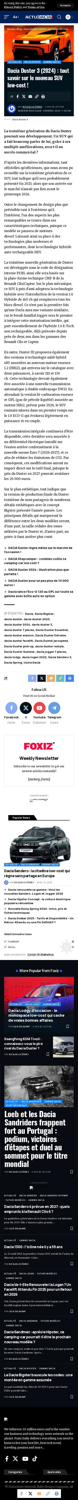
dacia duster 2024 (17, 624)
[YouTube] (25, 1458)
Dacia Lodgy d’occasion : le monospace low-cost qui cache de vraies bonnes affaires (36, 1015)
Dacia (29, 614)
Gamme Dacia (52, 62)
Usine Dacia (32, 662)
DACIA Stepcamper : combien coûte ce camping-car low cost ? (35, 561)
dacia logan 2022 (34, 657)
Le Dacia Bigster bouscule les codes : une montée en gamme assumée (38, 1377)
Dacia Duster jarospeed (51, 641)
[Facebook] (11, 713)
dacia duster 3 (42, 624)
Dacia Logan (26, 1273)
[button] (65, 5)
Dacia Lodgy (32, 1004)
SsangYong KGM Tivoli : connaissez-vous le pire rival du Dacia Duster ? (23, 1044)
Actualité (15, 62)
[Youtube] (39, 713)
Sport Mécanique (16, 1105)
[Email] (30, 96)
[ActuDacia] (39, 17)
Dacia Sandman (28, 1320)
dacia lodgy (12, 657)
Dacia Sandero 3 (59, 657)
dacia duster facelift (18, 641)
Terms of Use (35, 7)
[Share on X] (24, 96)
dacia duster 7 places (19, 630)
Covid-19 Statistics (40, 954)
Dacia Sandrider (31, 1101)
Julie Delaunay (21, 1026)
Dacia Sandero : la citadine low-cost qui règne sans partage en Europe (37, 873)
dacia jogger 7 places (51, 652)
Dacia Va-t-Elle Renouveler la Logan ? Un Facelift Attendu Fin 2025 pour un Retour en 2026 (38, 1289)
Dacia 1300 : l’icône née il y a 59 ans (33, 1246)
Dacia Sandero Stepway (54, 1195)
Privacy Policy (13, 7)
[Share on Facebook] (17, 96)
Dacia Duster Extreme (50, 635)
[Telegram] (54, 713)
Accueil (11, 29)
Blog (19, 29)
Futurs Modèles (15, 1200)
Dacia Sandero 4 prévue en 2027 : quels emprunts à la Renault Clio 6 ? (36, 1209)
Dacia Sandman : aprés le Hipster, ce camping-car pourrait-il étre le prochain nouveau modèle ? (37, 1337)
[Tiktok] (34, 1458)
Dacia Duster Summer (19, 652)
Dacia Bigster (44, 614)
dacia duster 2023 (37, 619)
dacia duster (13, 619)
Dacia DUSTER (32, 62)
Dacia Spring (13, 662)
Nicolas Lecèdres (32, 106)
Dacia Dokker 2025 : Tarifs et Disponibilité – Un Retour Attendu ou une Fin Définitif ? (39, 920)
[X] (26, 713)
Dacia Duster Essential (52, 630)
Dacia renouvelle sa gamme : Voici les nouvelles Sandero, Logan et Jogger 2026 (33, 892)
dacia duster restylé (49, 646)
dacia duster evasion (19, 635)
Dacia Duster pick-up (18, 646)
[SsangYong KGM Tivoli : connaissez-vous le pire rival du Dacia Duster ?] (63, 1047)
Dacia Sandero (30, 864)
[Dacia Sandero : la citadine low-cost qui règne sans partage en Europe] (39, 845)
